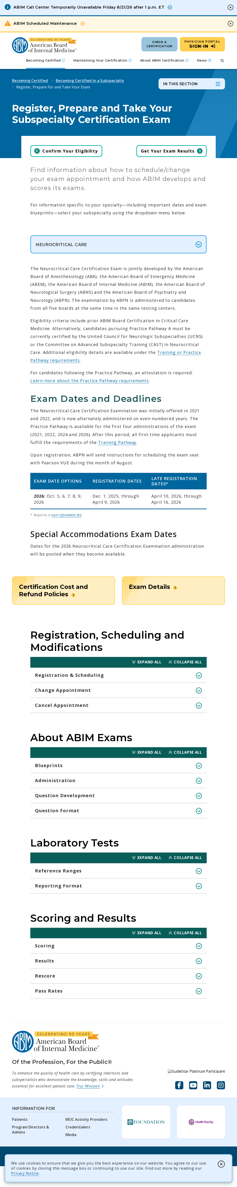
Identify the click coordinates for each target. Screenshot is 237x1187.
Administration (55, 780)
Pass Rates (49, 991)
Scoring (45, 946)
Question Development (65, 795)
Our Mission (90, 1086)
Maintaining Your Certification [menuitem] (100, 60)
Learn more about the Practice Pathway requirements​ (89, 380)
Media (70, 1134)
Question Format (57, 810)
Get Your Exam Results (168, 151)
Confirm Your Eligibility (70, 151)
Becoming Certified (30, 80)
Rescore (45, 976)
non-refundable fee (66, 515)
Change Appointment (63, 690)
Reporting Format (58, 886)
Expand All (149, 662)
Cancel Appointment (62, 705)
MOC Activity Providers (86, 1119)
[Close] (221, 1164)
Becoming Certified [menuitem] (43, 60)
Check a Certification (159, 44)
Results (44, 961)
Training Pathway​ (117, 442)
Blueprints (49, 765)
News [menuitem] (204, 62)
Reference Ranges (58, 871)
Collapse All (188, 662)
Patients (20, 1119)
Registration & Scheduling (69, 675)
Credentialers (77, 1127)
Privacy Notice (25, 1173)
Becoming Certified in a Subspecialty (90, 80)
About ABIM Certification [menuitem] (162, 60)
